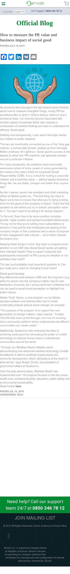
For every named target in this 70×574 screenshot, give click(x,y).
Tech (20, 394)
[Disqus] (35, 447)
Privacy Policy (60, 526)
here (18, 386)
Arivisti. (48, 561)
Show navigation (3, 3)
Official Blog (34, 23)
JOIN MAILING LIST (35, 517)
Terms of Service (42, 526)
